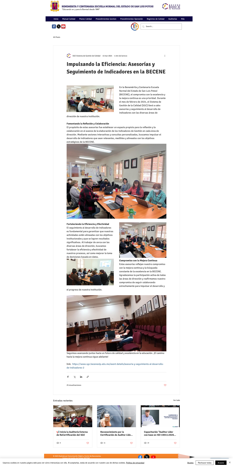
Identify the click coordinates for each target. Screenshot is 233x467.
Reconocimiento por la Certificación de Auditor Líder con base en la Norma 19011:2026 (116, 433)
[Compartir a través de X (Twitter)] (74, 376)
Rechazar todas (204, 462)
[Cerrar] (229, 463)
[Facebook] (140, 457)
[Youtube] (153, 457)
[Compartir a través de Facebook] (68, 376)
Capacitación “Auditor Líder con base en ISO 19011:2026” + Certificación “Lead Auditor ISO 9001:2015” (159, 433)
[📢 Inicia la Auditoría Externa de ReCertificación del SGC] (72, 416)
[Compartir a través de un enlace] (87, 376)
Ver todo (176, 400)
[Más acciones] (164, 55)
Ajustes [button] (190, 462)
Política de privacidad (135, 462)
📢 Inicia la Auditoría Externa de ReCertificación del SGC (72, 433)
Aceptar (221, 462)
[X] (59, 26)
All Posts (56, 37)
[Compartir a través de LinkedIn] (81, 376)
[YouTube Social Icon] (63, 26)
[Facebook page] (54, 26)
